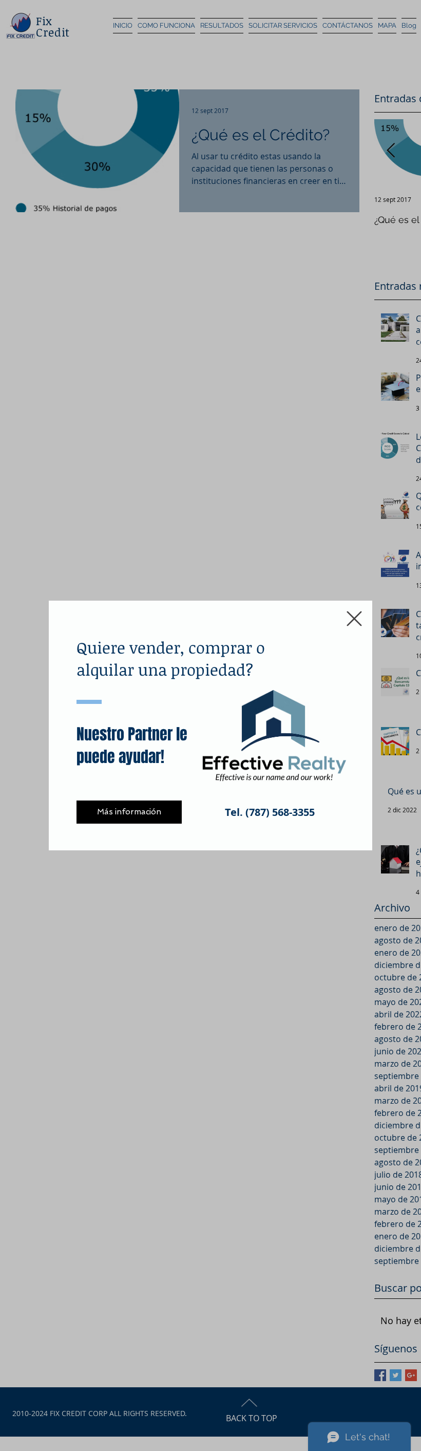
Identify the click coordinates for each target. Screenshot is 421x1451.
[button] (354, 618)
